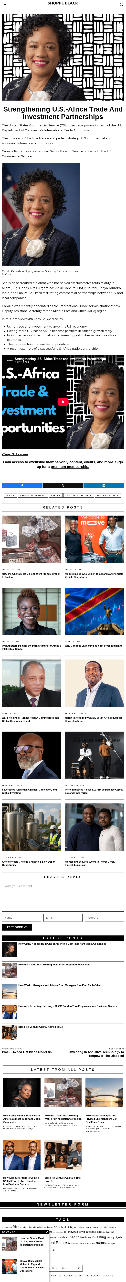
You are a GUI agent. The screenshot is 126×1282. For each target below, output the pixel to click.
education (95, 1231)
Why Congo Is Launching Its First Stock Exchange (93, 645)
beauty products (99, 1227)
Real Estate (57, 1243)
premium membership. (70, 467)
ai (24, 1227)
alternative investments (43, 1227)
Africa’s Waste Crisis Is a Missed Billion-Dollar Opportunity (28, 863)
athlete (81, 1227)
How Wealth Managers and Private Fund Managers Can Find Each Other (59, 985)
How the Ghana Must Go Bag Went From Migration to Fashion (31, 575)
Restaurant (73, 1243)
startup (100, 1243)
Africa (10, 495)
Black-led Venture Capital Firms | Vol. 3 (40, 1026)
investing (99, 1237)
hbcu (66, 1237)
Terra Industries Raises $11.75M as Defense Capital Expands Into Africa (94, 791)
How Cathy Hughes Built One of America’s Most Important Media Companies (62, 943)
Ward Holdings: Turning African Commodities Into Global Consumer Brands (30, 719)
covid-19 (84, 1231)
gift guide (50, 1238)
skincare (84, 1243)
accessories (7, 1227)
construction (58, 1232)
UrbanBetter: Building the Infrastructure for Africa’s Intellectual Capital (31, 647)
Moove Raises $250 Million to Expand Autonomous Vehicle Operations (94, 575)
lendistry (110, 1237)
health (74, 1237)
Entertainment (107, 1232)
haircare (59, 1237)
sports (91, 1243)
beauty (88, 1227)
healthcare (85, 1237)
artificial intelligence (68, 1227)
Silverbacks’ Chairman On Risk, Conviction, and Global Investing (29, 791)
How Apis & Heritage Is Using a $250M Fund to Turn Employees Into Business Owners (67, 1006)
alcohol (28, 1227)
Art (55, 1226)
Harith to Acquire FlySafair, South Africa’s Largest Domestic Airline (93, 719)
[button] (79, 1268)
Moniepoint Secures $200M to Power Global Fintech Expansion (90, 863)
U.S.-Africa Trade (108, 495)
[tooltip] (22, 485)
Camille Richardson (33, 495)
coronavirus (70, 1231)
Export (55, 495)
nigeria (118, 1237)
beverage (112, 1227)
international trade (79, 495)
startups (110, 1243)
